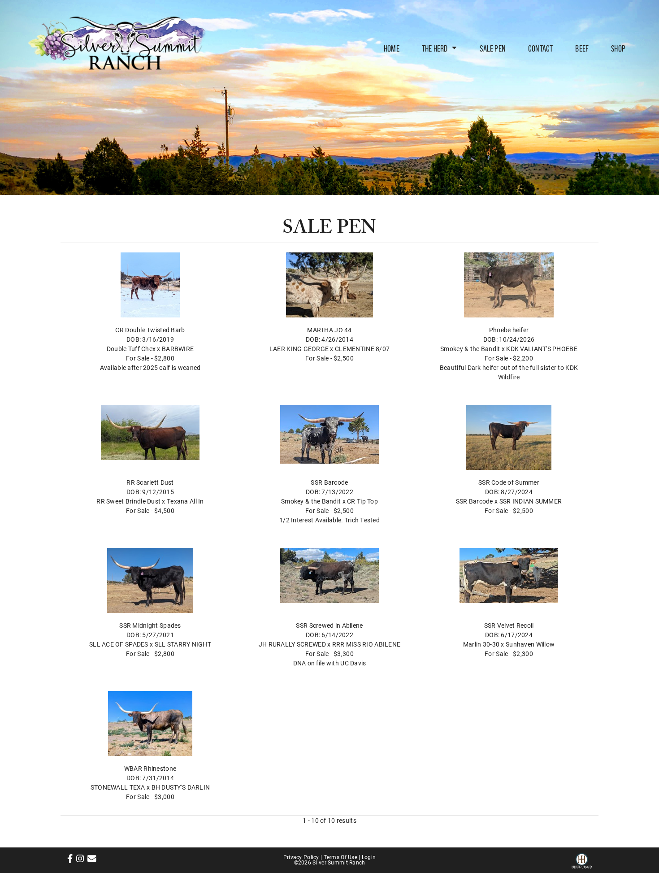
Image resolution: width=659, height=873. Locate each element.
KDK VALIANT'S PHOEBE (541, 348)
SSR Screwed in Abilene (329, 625)
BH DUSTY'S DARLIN (181, 787)
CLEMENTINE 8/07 (362, 348)
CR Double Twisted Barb (150, 330)
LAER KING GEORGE (299, 348)
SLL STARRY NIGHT (183, 644)
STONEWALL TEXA (118, 787)
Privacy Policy (301, 856)
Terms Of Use (340, 856)
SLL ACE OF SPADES (118, 644)
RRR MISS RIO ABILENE (366, 644)
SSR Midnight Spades (150, 625)
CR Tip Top (362, 501)
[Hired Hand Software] (582, 859)
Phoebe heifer (509, 330)
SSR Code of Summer (508, 482)
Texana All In (185, 501)
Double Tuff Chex (131, 348)
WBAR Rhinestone (150, 768)
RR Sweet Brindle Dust (128, 501)
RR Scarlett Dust (149, 482)
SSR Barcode (329, 482)
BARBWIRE (178, 348)
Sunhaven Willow (530, 644)
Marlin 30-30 (481, 644)
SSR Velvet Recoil (509, 625)
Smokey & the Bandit (470, 348)
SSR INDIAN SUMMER (530, 501)
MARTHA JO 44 (329, 330)
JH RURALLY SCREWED (292, 644)
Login (369, 856)
